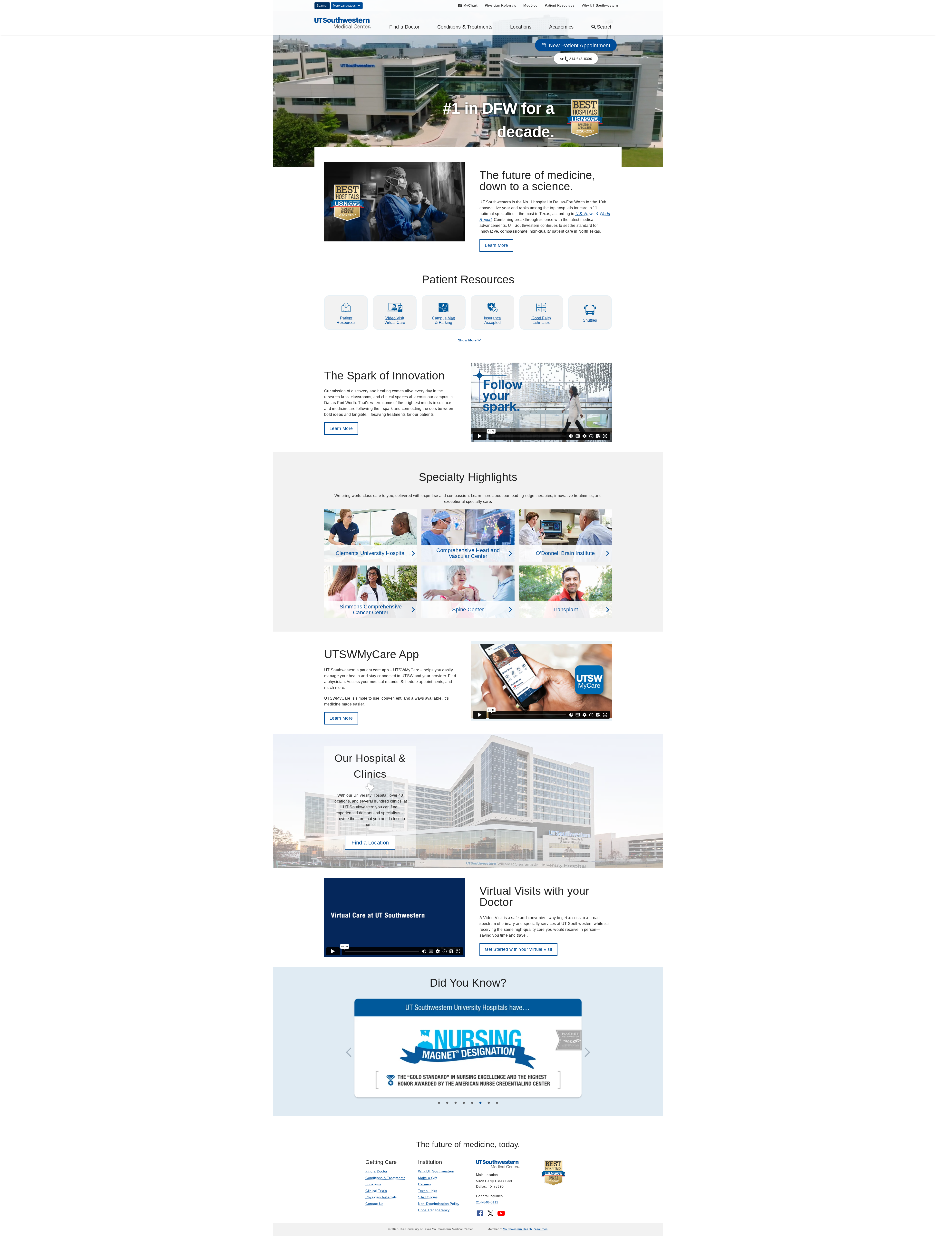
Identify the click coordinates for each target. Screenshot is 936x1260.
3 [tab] (455, 1104)
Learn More (496, 245)
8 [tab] (497, 1104)
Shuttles (590, 320)
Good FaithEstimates (541, 320)
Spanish (322, 5)
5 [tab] (472, 1104)
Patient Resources (559, 5)
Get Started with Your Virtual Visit (518, 949)
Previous (351, 1053)
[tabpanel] (468, 1049)
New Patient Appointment (578, 45)
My (470, 5)
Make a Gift (427, 1179)
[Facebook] (479, 1216)
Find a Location (370, 843)
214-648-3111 (487, 1203)
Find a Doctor (404, 27)
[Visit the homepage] (342, 22)
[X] (490, 1216)
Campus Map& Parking (443, 320)
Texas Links (427, 1191)
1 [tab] (439, 1104)
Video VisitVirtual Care (394, 320)
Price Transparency (433, 1211)
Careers (424, 1185)
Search (605, 27)
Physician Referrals (500, 5)
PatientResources (346, 320)
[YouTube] (501, 1216)
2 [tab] (447, 1104)
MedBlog (530, 5)
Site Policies (428, 1198)
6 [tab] (480, 1104)
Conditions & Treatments (464, 27)
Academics (561, 27)
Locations (521, 27)
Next (585, 1053)
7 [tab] (489, 1104)
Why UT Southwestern (600, 5)
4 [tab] (464, 1104)
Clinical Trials (376, 1191)
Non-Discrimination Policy (438, 1204)
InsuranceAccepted (492, 320)
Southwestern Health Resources (525, 1230)
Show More (467, 340)
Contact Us (374, 1204)
